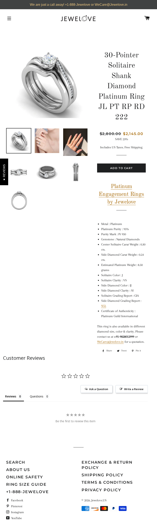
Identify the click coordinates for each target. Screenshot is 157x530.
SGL (103, 306)
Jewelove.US (99, 500)
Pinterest (16, 506)
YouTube (16, 518)
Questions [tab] (36, 396)
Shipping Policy (102, 475)
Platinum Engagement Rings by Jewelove (121, 194)
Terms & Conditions (107, 482)
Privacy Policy (101, 490)
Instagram (17, 512)
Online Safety (24, 477)
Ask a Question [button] (98, 389)
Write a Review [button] (134, 389)
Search (15, 462)
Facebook (16, 500)
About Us (18, 469)
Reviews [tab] (10, 396)
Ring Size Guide (26, 484)
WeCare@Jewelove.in (110, 342)
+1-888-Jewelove (27, 491)
